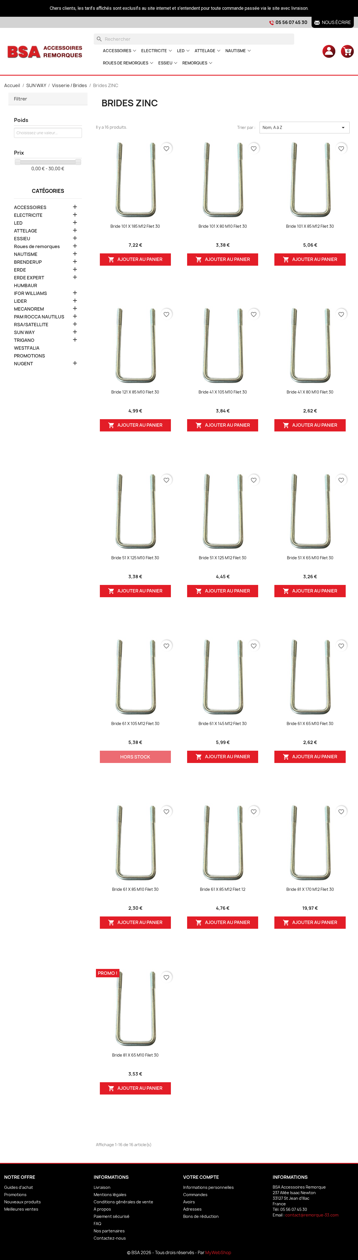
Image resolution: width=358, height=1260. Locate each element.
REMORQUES (194, 63)
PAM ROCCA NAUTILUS (39, 317)
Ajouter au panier (135, 259)
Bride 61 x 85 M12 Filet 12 (222, 889)
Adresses (192, 1209)
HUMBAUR (25, 286)
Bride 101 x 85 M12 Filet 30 (310, 226)
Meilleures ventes (21, 1209)
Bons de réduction (201, 1216)
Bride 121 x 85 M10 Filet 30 (135, 392)
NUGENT (23, 364)
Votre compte (201, 1177)
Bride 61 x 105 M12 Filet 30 (135, 723)
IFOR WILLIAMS (30, 293)
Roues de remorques (125, 63)
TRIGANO (24, 340)
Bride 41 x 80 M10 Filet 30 (310, 392)
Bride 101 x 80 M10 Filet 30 (223, 226)
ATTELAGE (205, 50)
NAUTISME (235, 50)
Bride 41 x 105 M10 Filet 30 (223, 392)
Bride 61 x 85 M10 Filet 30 (135, 889)
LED (181, 50)
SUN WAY (24, 332)
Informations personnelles (208, 1187)
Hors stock (135, 757)
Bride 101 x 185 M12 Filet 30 (135, 226)
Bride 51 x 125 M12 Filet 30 (222, 557)
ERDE (20, 270)
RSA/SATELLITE (31, 325)
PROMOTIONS (29, 356)
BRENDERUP (28, 262)
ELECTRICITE (154, 50)
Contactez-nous (110, 1238)
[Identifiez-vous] (328, 51)
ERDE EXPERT (29, 278)
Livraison (102, 1187)
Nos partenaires (109, 1230)
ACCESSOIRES (117, 50)
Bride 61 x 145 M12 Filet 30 (223, 723)
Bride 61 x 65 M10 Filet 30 (310, 723)
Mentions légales (110, 1194)
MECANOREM (29, 309)
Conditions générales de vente (123, 1201)
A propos (102, 1209)
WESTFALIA (26, 348)
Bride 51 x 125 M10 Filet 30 (135, 557)
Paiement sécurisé (111, 1216)
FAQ (97, 1223)
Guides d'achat (18, 1187)
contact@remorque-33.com (311, 1215)
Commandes (195, 1194)
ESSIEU (165, 63)
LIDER (20, 301)
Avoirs (189, 1201)
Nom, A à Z (305, 127)
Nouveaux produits (22, 1201)
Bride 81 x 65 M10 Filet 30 (135, 1055)
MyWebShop (218, 1253)
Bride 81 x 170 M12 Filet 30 (310, 889)
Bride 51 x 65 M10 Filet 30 (310, 557)
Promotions (15, 1194)
